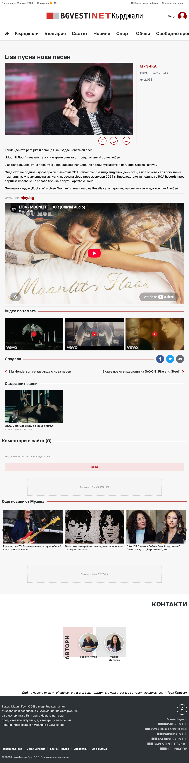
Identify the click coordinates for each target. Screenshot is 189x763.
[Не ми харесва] (127, 141)
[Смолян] (167, 744)
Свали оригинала (17, 66)
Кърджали (27, 33)
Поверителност (12, 748)
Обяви (143, 33)
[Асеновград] (169, 739)
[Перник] (173, 749)
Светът (79, 33)
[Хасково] (172, 724)
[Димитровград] (166, 729)
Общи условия (36, 748)
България (55, 33)
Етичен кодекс (59, 748)
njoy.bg (27, 197)
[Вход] (182, 16)
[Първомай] (172, 734)
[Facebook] (182, 709)
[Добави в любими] (102, 141)
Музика (148, 66)
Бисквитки (80, 748)
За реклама (99, 748)
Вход (171, 16)
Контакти (169, 604)
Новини (101, 33)
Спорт (123, 33)
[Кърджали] (94, 16)
